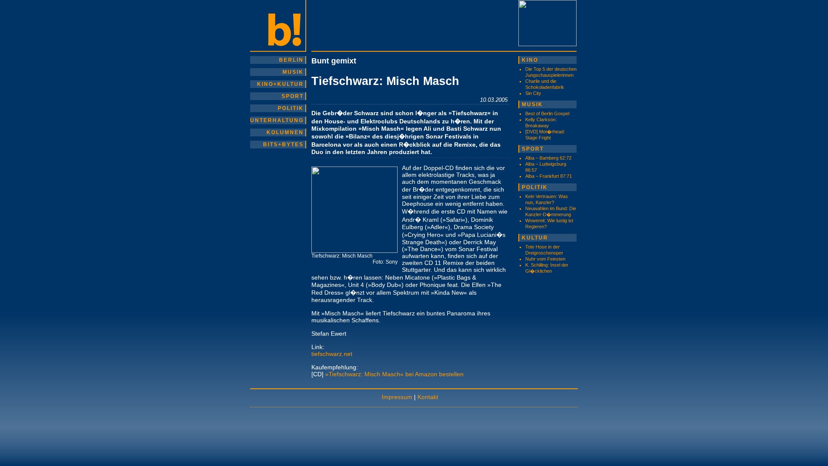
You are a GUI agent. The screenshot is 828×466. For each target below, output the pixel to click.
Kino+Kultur (280, 84)
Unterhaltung (277, 120)
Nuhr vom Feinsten (545, 258)
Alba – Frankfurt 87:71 (548, 176)
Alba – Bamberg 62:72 (548, 158)
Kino (530, 60)
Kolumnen (285, 132)
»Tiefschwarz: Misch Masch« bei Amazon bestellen (394, 374)
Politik (291, 108)
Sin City (533, 93)
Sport (293, 96)
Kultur (535, 238)
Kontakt (427, 397)
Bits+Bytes (283, 145)
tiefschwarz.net (331, 353)
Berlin (291, 60)
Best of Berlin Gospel (547, 113)
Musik (293, 72)
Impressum (397, 397)
